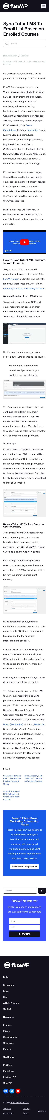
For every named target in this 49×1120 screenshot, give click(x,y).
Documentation (10, 55)
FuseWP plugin (11, 278)
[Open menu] (43, 6)
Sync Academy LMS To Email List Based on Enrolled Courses (33, 778)
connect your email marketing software (24, 288)
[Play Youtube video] (24, 242)
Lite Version (8, 985)
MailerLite (33, 130)
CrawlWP (7, 1082)
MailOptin (7, 1065)
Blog (5, 997)
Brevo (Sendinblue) (13, 724)
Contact (7, 1008)
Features (7, 1025)
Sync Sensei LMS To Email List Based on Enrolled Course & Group (12, 779)
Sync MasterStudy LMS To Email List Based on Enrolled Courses (11, 795)
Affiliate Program (11, 1002)
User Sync (25, 55)
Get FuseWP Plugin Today (24, 866)
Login (5, 991)
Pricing (6, 1031)
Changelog (8, 1042)
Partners (7, 1048)
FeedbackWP (9, 1077)
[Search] (42, 891)
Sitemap (42, 1110)
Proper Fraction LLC (19, 1102)
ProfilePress (8, 1071)
